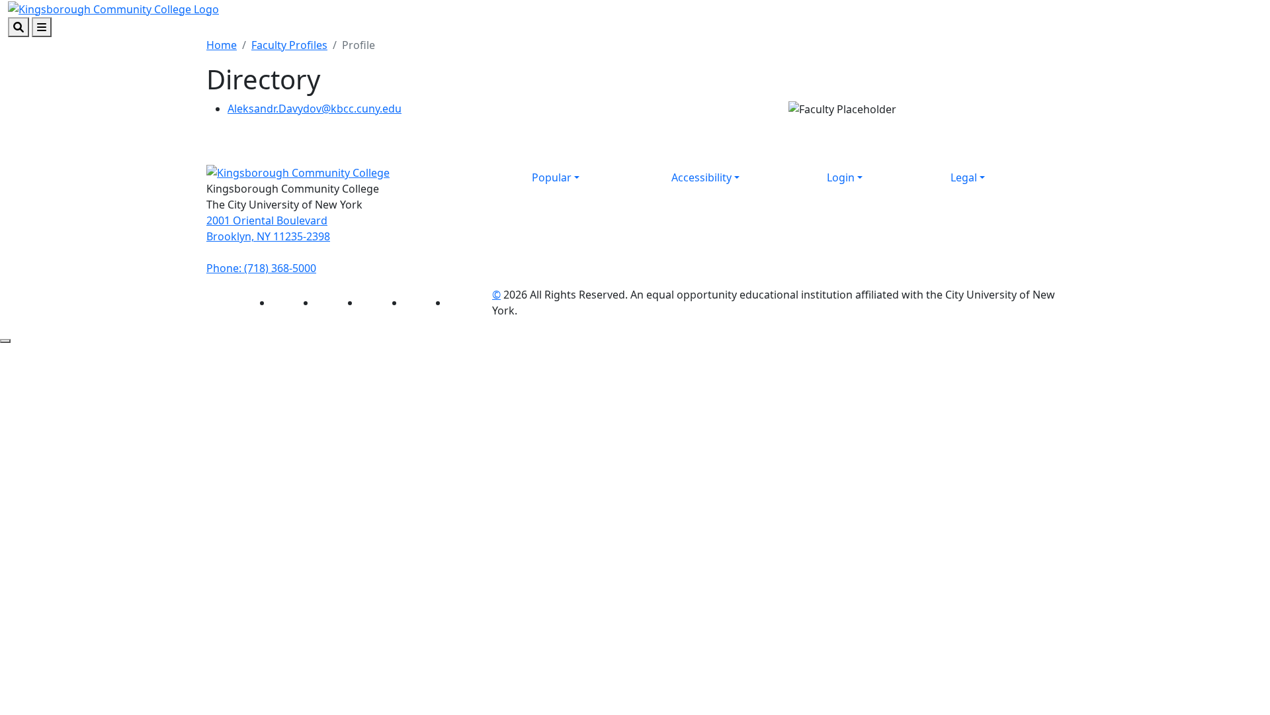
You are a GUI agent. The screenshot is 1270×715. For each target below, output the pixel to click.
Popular (552, 177)
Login (841, 177)
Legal (964, 177)
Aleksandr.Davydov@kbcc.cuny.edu (315, 108)
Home (221, 45)
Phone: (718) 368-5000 (261, 268)
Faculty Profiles (289, 45)
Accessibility (701, 177)
